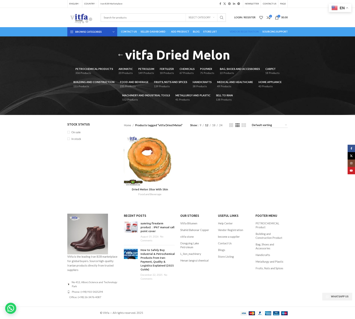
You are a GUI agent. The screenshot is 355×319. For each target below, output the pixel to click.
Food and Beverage (149, 194)
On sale (76, 132)
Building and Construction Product (269, 235)
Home (127, 125)
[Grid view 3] (237, 125)
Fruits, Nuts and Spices (269, 268)
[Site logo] (81, 17)
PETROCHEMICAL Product (267, 225)
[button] (10, 308)
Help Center (225, 223)
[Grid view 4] (244, 125)
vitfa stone (187, 236)
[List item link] (92, 292)
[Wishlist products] (261, 17)
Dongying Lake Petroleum (189, 245)
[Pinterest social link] (229, 3)
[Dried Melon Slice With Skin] (150, 159)
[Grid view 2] (231, 125)
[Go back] (120, 55)
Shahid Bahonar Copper (194, 230)
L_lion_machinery (190, 253)
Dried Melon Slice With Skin (150, 189)
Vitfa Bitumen (188, 223)
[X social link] (224, 3)
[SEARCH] (221, 17)
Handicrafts (263, 255)
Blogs (221, 250)
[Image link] (87, 233)
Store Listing (226, 256)
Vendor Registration (230, 230)
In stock (76, 138)
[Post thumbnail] (131, 231)
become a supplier (229, 236)
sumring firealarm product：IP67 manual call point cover (157, 227)
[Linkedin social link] (234, 3)
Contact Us (225, 243)
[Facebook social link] (220, 3)
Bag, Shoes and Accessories (265, 246)
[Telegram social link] (238, 3)
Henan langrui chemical (194, 260)
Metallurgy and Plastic (269, 261)
